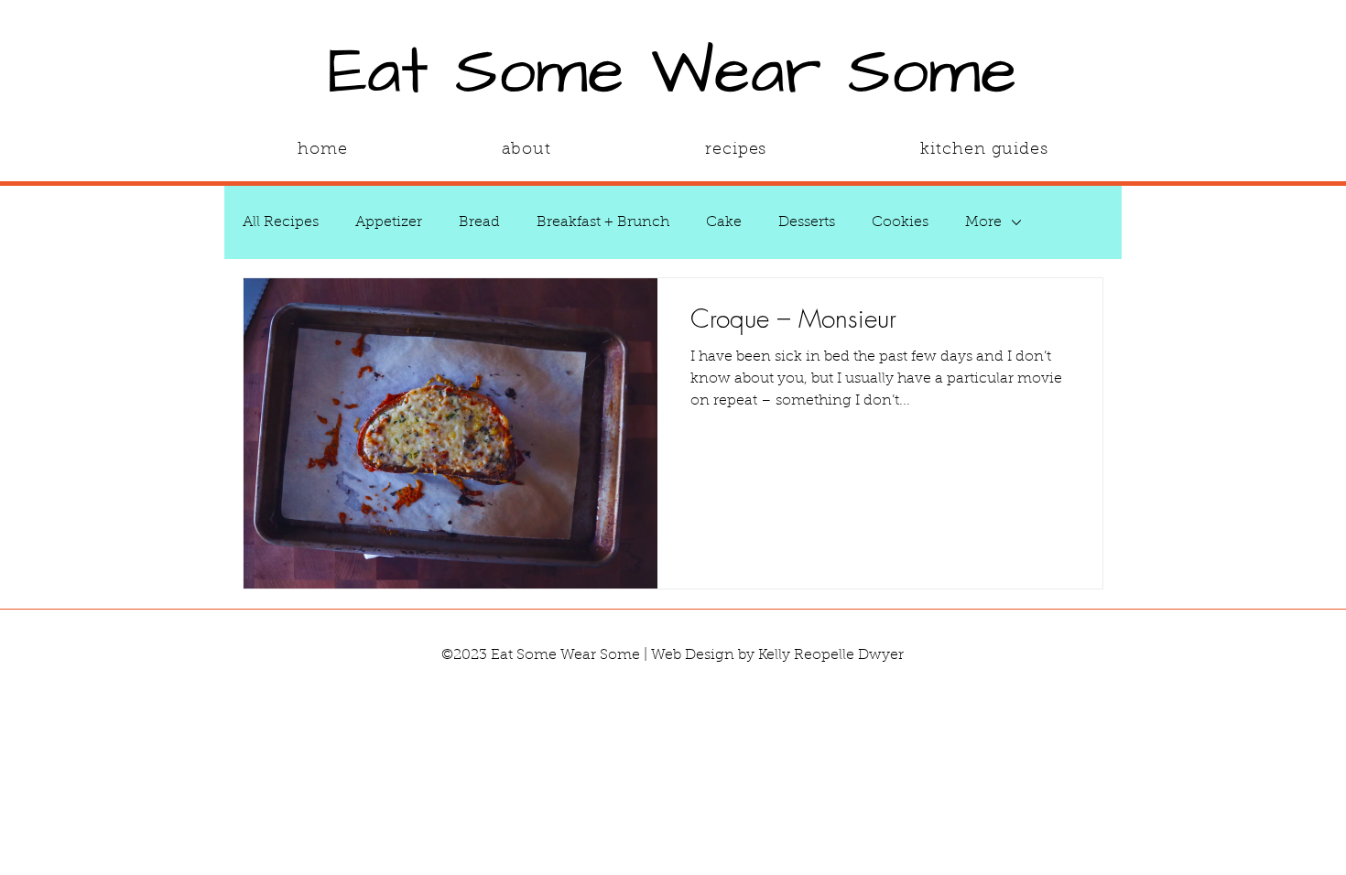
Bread (479, 222)
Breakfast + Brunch (603, 222)
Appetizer (388, 222)
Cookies (900, 222)
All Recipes (281, 222)
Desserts (806, 222)
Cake (724, 222)
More (983, 222)
